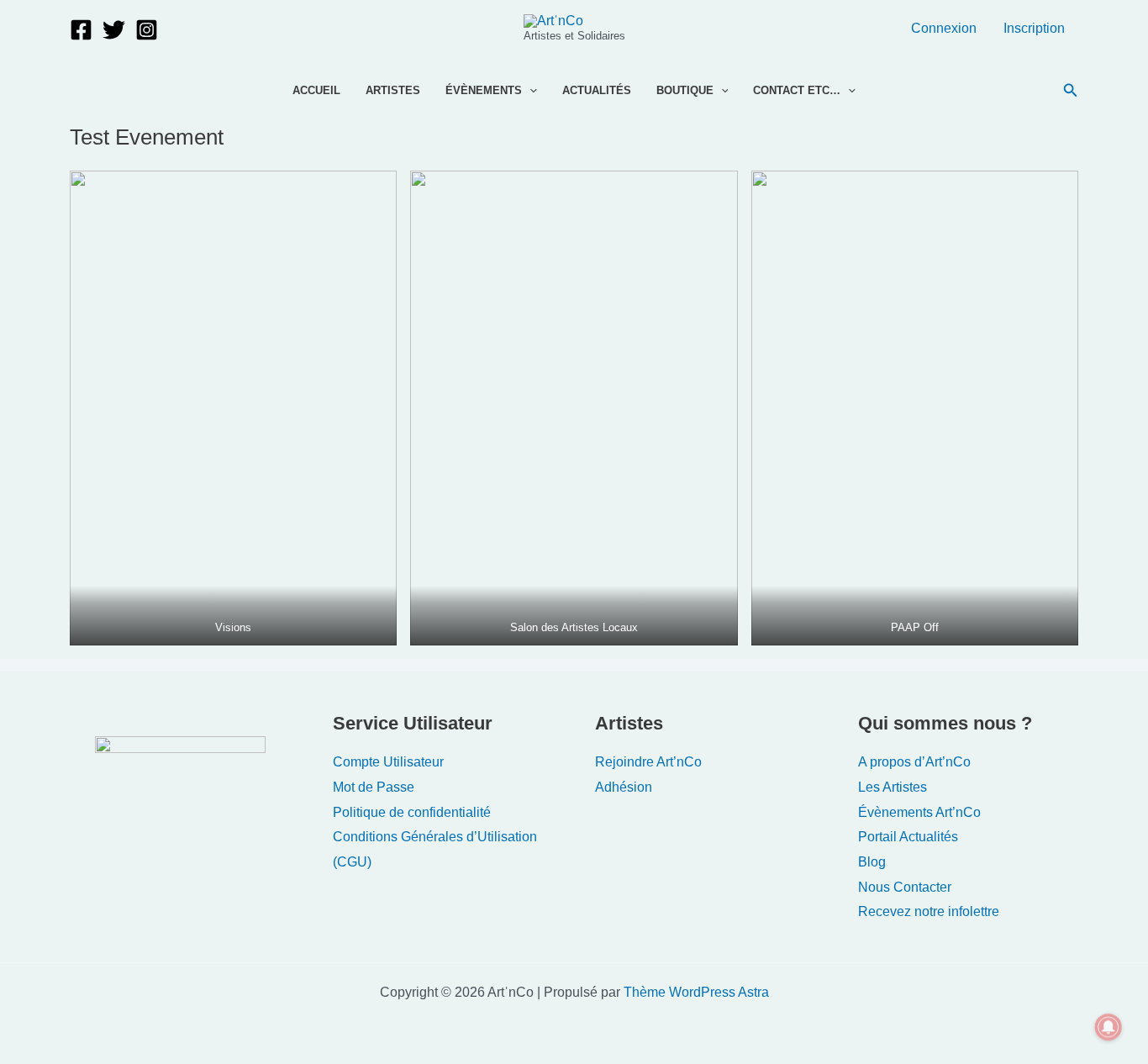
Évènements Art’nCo (919, 812)
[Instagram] (146, 29)
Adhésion (623, 787)
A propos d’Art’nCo (914, 762)
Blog (872, 862)
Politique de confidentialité (412, 812)
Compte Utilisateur (388, 762)
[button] (529, 91)
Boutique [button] (685, 90)
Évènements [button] (483, 90)
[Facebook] (81, 29)
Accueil (316, 90)
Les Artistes (892, 787)
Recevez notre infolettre (928, 911)
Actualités (596, 90)
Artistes (393, 90)
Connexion (944, 28)
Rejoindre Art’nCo (648, 762)
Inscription (1034, 28)
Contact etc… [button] (796, 90)
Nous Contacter (904, 887)
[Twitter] (114, 29)
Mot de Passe (373, 787)
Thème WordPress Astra (696, 992)
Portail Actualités (908, 837)
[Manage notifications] (1108, 1027)
